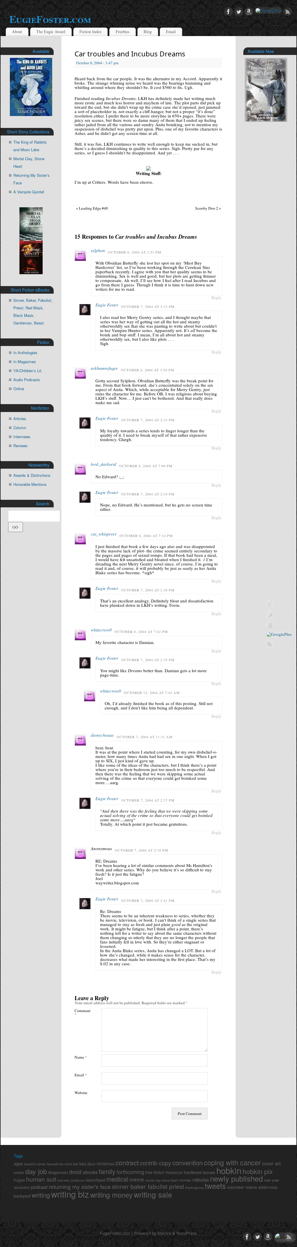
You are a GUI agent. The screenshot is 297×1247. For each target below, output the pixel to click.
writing (41, 1194)
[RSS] (287, 12)
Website (81, 1092)
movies (185, 1180)
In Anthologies (25, 352)
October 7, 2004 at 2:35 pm (148, 659)
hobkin (228, 1170)
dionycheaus (102, 735)
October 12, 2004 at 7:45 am (152, 692)
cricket (19, 1172)
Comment (81, 1012)
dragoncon (58, 1172)
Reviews (20, 445)
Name (81, 1057)
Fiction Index (90, 31)
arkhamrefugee (104, 368)
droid (75, 1171)
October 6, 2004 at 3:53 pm (134, 252)
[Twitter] (238, 12)
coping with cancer (232, 1162)
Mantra (164, 1233)
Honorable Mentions (30, 484)
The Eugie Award (50, 31)
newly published (236, 1178)
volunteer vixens (242, 1187)
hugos (19, 1180)
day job (36, 1171)
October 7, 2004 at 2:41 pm (148, 900)
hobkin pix (257, 1171)
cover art (271, 1163)
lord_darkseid (103, 464)
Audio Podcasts (26, 379)
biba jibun (87, 1163)
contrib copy (155, 1163)
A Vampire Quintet (28, 192)
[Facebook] (228, 12)
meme (136, 1179)
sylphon (98, 250)
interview (63, 1180)
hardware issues (199, 1172)
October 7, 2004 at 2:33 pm (148, 306)
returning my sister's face (80, 1186)
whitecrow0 (101, 630)
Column (19, 427)
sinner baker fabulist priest (148, 1186)
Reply (216, 298)
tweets (215, 1185)
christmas (105, 1163)
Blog (148, 31)
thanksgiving (194, 1187)
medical (117, 1178)
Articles (19, 418)
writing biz (70, 1194)
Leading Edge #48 (92, 208)
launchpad (95, 1180)
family (107, 1171)
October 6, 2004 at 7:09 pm (146, 465)
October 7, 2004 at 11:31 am (145, 736)
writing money (111, 1195)
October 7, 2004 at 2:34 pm (148, 494)
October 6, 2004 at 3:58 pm (147, 370)
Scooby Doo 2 (208, 208)
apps (18, 1163)
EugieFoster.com (50, 19)
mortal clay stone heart (161, 1180)
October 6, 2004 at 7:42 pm (141, 631)
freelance (174, 1172)
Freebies (123, 31)
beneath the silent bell (62, 1164)
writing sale (153, 1194)
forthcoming (130, 1171)
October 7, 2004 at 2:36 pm (148, 590)
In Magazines (24, 361)
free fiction (154, 1172)
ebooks (90, 1171)
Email (171, 31)
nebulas (200, 1179)
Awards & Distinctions (31, 475)
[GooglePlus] (268, 10)
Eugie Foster (106, 305)
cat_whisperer (104, 534)
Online (18, 388)
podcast (39, 1186)
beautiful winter (35, 1164)
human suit (41, 1179)
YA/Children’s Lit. (27, 370)
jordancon (78, 1180)
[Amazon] (249, 12)
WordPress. (187, 1233)
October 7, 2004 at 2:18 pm (141, 850)
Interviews (21, 436)
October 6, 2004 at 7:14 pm (146, 535)
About (17, 31)
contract (127, 1162)
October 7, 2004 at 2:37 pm (148, 800)
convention (187, 1162)
